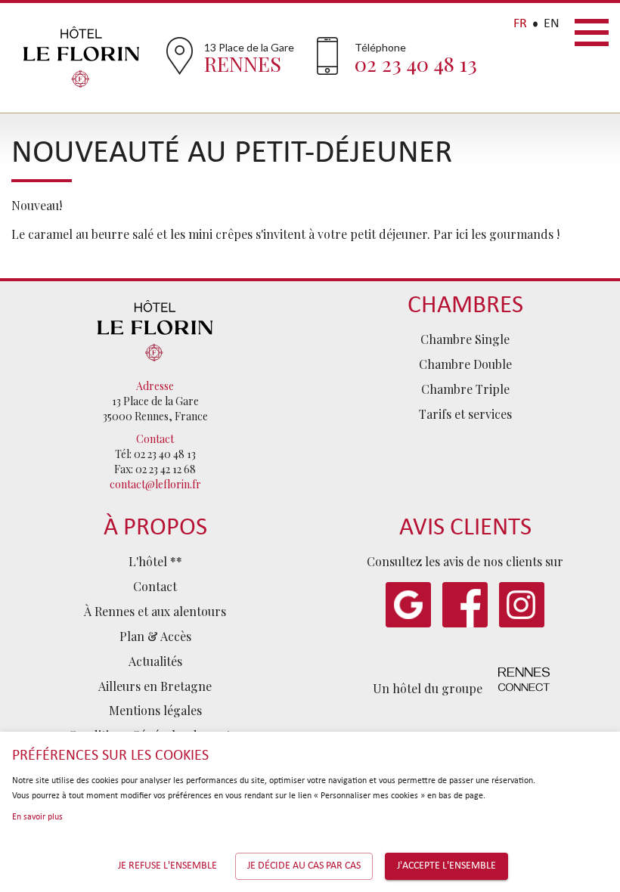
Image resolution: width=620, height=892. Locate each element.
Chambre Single (465, 339)
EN (552, 24)
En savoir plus (37, 817)
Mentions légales (155, 710)
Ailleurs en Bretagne (155, 686)
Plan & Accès (155, 636)
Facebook (465, 604)
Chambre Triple (465, 389)
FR (520, 24)
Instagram (521, 604)
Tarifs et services (465, 414)
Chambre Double (465, 364)
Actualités (155, 661)
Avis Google (408, 604)
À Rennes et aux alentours (155, 611)
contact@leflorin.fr (155, 484)
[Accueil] (155, 328)
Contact (155, 586)
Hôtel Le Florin (81, 56)
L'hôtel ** (155, 561)
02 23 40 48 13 (416, 63)
